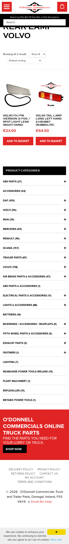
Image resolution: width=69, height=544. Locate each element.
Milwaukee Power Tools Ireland (25, 371)
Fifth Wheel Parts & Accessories (25, 333)
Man (6, 219)
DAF (5, 200)
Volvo (7, 267)
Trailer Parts (12, 257)
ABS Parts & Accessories (20, 286)
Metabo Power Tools (17, 400)
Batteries (9, 314)
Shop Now (14, 449)
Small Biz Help (41, 502)
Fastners (9, 352)
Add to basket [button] (18, 141)
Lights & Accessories (17, 305)
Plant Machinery (15, 381)
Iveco (7, 210)
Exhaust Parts (13, 343)
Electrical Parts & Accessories (25, 295)
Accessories (11, 191)
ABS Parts (10, 181)
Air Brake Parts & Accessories (24, 276)
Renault (8, 238)
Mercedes (9, 229)
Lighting (9, 362)
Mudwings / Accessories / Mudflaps (28, 324)
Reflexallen (11, 390)
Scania (8, 248)
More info (56, 539)
